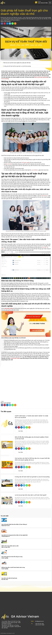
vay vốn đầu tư (34, 170)
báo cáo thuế (9, 164)
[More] (15, 23)
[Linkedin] (7, 23)
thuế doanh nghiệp (25, 162)
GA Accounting (5, 78)
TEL (32, 623)
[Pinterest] (4, 23)
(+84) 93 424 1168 (39, 623)
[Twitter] (10, 23)
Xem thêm (20, 431)
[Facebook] (2, 23)
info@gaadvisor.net (39, 621)
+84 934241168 (42, 3)
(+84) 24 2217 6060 (15, 358)
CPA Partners (44, 195)
